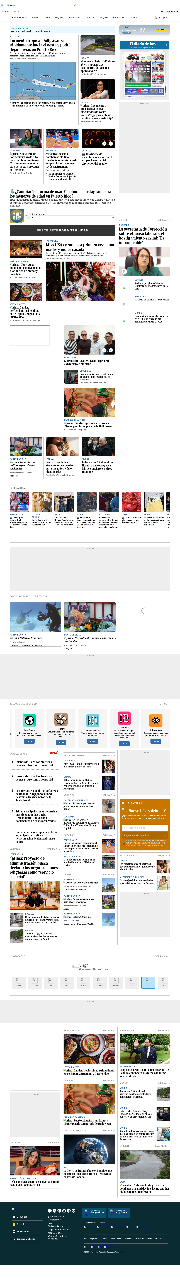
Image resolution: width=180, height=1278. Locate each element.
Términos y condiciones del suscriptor (137, 1239)
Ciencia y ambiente (75, 1130)
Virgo (84, 965)
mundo (124, 1083)
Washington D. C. (130, 1030)
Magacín (104, 17)
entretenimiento (74, 755)
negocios (69, 795)
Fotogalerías (18, 488)
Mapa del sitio (55, 1233)
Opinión (47, 17)
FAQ (50, 1223)
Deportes (91, 17)
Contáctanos (54, 1219)
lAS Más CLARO (18, 754)
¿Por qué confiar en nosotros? (58, 1237)
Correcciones (159, 1239)
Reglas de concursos (58, 1229)
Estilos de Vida (119, 17)
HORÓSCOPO (18, 956)
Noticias (35, 17)
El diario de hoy (55, 1226)
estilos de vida (129, 855)
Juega (29, 741)
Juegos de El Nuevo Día (23, 704)
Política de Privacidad (158, 840)
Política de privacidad (92, 1239)
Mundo (134, 17)
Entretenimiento (75, 17)
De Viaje (68, 1080)
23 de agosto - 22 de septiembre (93, 969)
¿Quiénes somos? (56, 1216)
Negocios (59, 17)
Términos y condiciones (111, 1239)
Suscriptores (163, 17)
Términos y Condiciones (133, 842)
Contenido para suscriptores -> (29, 596)
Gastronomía (71, 1030)
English (124, 1146)
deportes (69, 835)
